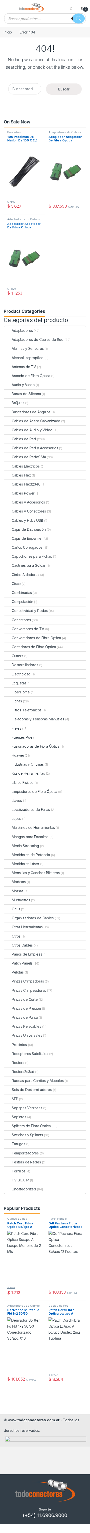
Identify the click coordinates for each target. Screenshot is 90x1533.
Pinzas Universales (27, 1035)
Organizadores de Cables (33, 918)
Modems (19, 882)
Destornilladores (25, 665)
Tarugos (18, 1144)
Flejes (16, 728)
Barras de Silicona (26, 394)
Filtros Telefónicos (27, 710)
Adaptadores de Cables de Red (64, 133)
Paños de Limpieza (27, 954)
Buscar (64, 89)
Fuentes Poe (22, 737)
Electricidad (21, 674)
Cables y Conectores (29, 511)
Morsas (18, 891)
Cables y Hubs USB (27, 520)
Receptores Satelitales (30, 1053)
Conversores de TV (28, 629)
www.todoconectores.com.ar (34, 1420)
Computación (22, 601)
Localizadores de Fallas (31, 809)
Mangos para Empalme (30, 837)
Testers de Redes (26, 1162)
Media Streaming (25, 846)
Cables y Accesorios (28, 502)
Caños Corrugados (27, 547)
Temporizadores (25, 1153)
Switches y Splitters (27, 1135)
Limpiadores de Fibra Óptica (34, 791)
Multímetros (21, 900)
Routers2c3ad (23, 1071)
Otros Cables (22, 945)
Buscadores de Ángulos (31, 412)
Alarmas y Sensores (28, 348)
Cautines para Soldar (29, 565)
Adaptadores (22, 330)
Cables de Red (24, 439)
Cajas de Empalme (27, 538)
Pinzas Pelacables (26, 1026)
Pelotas (18, 972)
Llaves (17, 800)
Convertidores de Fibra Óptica (36, 638)
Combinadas (22, 592)
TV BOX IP (20, 1180)
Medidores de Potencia (31, 855)
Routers (18, 1062)
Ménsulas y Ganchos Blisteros (36, 873)
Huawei (18, 755)
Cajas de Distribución (29, 529)
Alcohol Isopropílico (28, 358)
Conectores (21, 620)
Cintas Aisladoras (25, 574)
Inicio (8, 32)
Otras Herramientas (27, 927)
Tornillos (19, 1171)
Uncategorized (24, 1189)
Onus (16, 909)
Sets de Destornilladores (32, 1089)
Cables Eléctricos (26, 466)
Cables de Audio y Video (32, 430)
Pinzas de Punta (25, 1017)
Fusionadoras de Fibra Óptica (36, 746)
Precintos (14, 132)
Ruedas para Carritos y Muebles (38, 1080)
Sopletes (19, 1117)
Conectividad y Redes (30, 610)
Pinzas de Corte (25, 999)
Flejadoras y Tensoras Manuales (38, 719)
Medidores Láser (25, 864)
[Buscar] (78, 18)
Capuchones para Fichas (32, 556)
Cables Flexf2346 (26, 484)
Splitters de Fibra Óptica (31, 1126)
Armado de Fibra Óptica (31, 376)
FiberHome (21, 692)
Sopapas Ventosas (27, 1108)
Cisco (16, 583)
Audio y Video (23, 385)
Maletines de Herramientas (33, 827)
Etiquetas (19, 683)
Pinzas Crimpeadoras (29, 990)
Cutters (17, 656)
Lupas (16, 818)
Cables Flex (21, 475)
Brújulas (18, 403)
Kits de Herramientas (28, 773)
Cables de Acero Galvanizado (36, 421)
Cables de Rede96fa (29, 457)
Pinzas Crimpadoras (28, 981)
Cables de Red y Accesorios (35, 448)
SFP (15, 1099)
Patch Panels (22, 963)
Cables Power (23, 493)
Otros (16, 936)
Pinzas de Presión (26, 1008)
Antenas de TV (24, 367)
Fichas (17, 701)
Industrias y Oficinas (28, 764)
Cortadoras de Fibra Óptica (34, 647)
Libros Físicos (23, 782)
